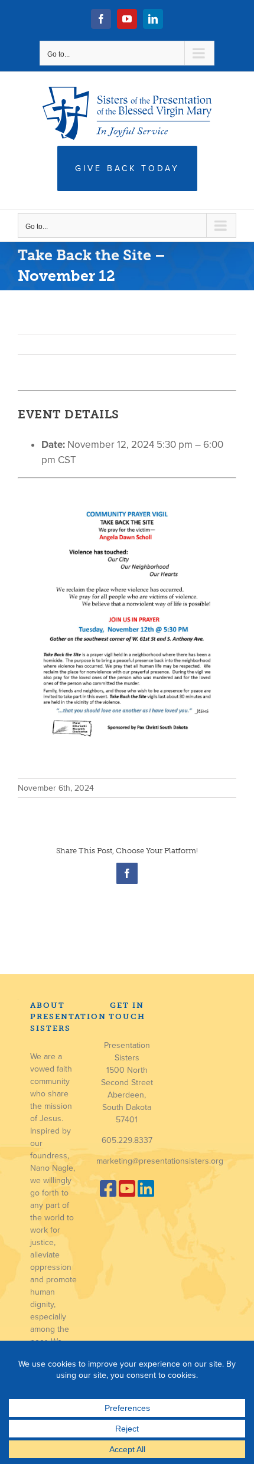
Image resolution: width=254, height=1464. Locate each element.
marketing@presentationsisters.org (159, 1161)
